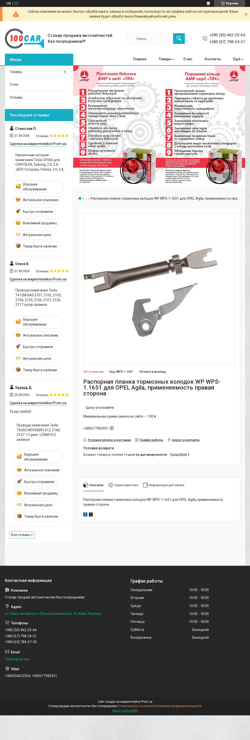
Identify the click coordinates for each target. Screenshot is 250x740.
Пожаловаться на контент (137, 706)
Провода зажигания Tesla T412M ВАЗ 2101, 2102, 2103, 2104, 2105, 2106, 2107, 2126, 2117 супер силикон (38, 297)
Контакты (213, 59)
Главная (139, 59)
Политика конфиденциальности (179, 706)
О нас (187, 59)
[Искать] (179, 38)
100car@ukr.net (17, 659)
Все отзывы (20, 535)
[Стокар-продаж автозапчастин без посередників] (24, 39)
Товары (165, 59)
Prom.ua (146, 701)
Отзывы (16, 97)
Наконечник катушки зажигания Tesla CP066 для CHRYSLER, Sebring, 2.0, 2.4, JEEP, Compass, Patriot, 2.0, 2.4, (39, 162)
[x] (91, 515)
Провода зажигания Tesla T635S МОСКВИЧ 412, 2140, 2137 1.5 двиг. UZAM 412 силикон (39, 432)
